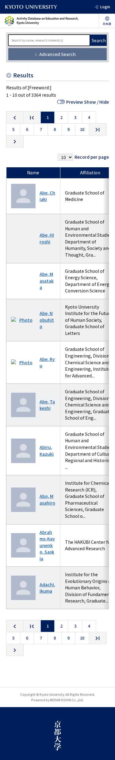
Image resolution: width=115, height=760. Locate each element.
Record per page (92, 157)
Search (99, 40)
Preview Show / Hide (87, 102)
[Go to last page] (97, 129)
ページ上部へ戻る (104, 749)
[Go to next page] (15, 141)
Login (105, 6)
